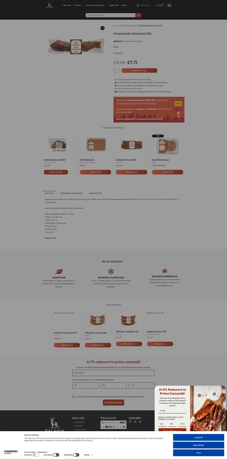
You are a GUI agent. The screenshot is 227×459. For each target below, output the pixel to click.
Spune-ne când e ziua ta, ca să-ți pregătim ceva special (170, 418)
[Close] (223, 388)
